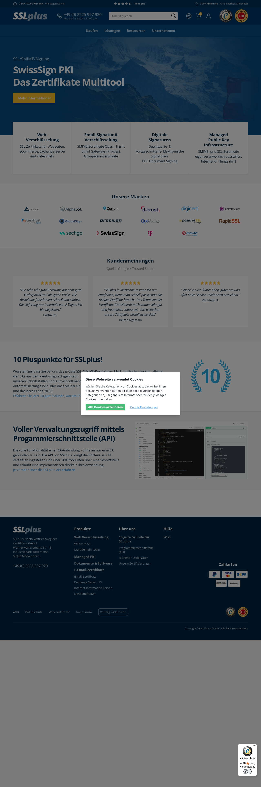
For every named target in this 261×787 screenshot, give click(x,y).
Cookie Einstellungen (144, 407)
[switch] (247, 771)
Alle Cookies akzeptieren (105, 407)
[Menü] (254, 746)
